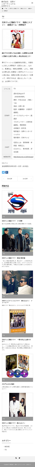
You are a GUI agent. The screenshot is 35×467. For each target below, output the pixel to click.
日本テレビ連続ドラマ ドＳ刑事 (12, 221)
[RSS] (15, 457)
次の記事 (25, 178)
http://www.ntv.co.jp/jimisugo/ (23, 157)
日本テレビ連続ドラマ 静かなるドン (13, 423)
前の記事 (9, 178)
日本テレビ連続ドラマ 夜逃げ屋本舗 (13, 258)
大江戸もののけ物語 (8, 384)
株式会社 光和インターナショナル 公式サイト (20, 464)
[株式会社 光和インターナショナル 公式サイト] (8, 4)
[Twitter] (19, 457)
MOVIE (7, 446)
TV (3, 17)
